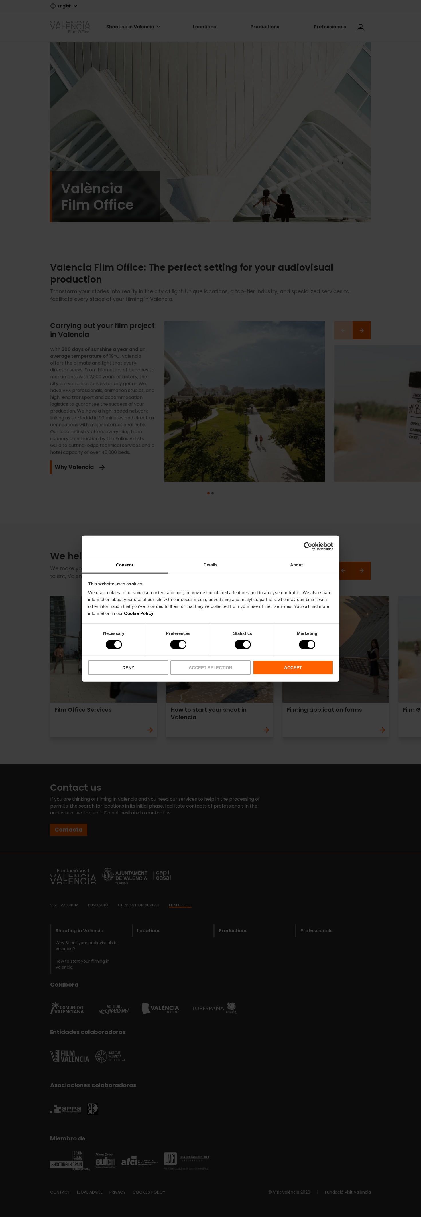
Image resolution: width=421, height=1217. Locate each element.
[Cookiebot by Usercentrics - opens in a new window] (308, 546)
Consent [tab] (124, 564)
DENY (128, 667)
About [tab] (296, 564)
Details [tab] (211, 564)
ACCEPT (293, 667)
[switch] (178, 644)
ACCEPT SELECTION (210, 667)
